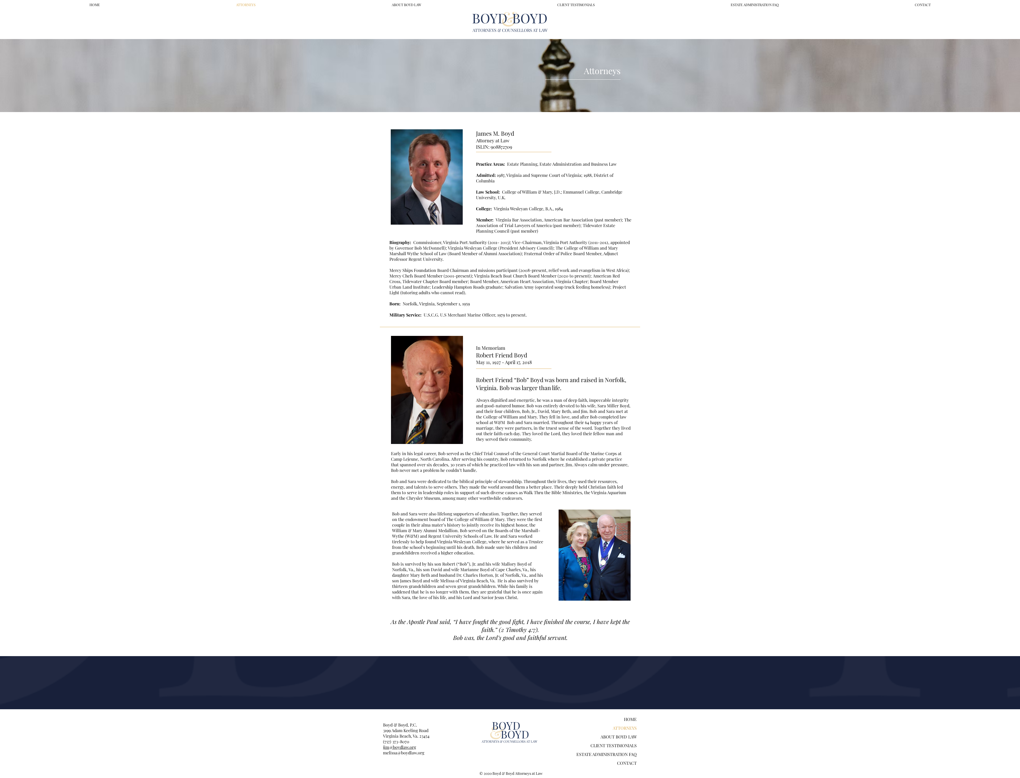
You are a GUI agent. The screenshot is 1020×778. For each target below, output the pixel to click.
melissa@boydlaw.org (403, 752)
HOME (630, 719)
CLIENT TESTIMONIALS (613, 745)
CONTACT (627, 763)
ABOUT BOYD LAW (619, 736)
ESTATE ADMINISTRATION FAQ (606, 754)
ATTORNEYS (625, 728)
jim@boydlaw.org (399, 747)
